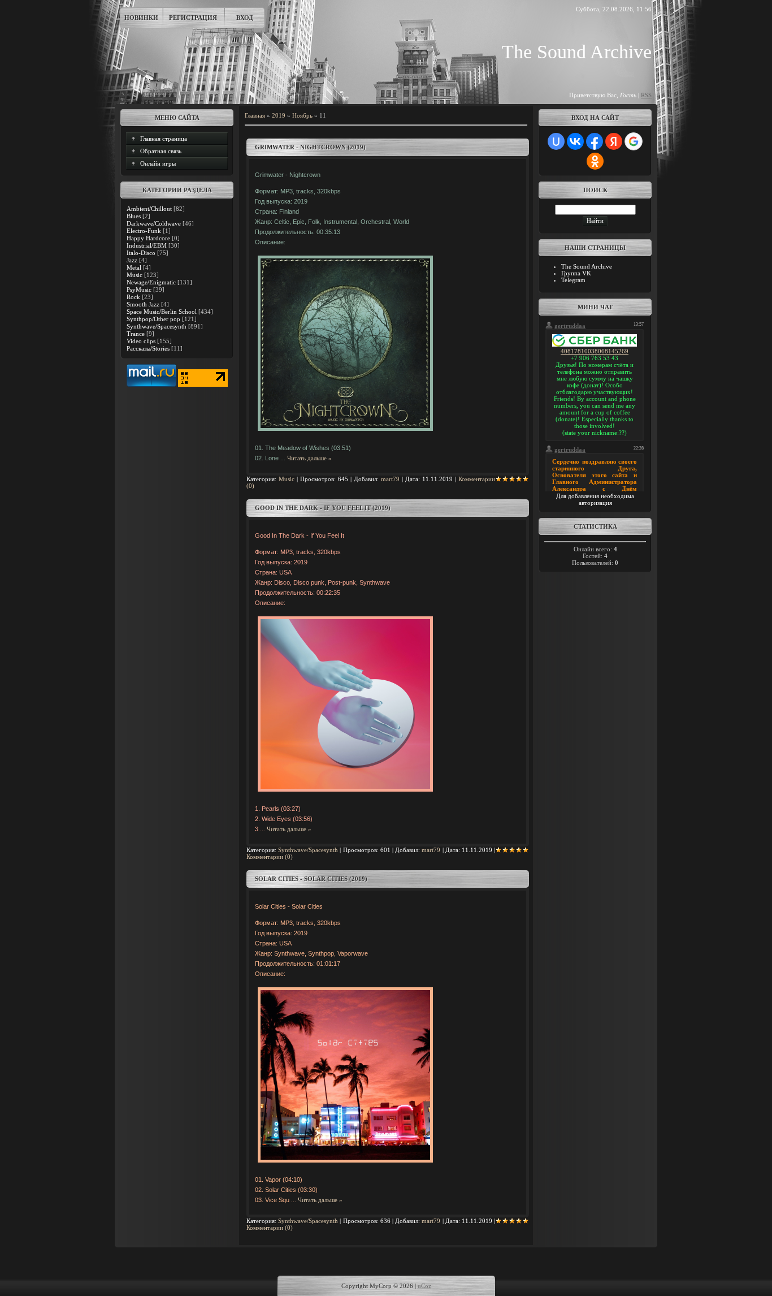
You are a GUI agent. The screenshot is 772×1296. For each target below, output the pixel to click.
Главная (255, 115)
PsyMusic (139, 289)
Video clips (141, 341)
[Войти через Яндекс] (613, 141)
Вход (244, 17)
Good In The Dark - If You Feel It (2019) (323, 507)
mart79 (390, 479)
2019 (278, 115)
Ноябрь (302, 115)
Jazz (132, 260)
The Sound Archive (586, 266)
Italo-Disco (141, 252)
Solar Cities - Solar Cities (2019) (311, 878)
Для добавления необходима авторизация (595, 499)
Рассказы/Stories (148, 348)
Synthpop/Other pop (153, 319)
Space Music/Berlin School (162, 311)
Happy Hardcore (148, 238)
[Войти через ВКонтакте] (575, 141)
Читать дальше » (309, 458)
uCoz (424, 1285)
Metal (134, 267)
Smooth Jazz (143, 304)
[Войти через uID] (556, 141)
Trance (136, 333)
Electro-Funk (144, 230)
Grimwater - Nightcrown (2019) (310, 147)
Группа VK (576, 273)
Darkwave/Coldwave (154, 223)
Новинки (141, 17)
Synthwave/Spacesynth (157, 326)
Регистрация (193, 17)
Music (134, 274)
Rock (133, 296)
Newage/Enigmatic (151, 282)
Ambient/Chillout (149, 208)
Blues (134, 216)
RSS (646, 95)
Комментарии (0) (269, 856)
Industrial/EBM (147, 245)
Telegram (573, 280)
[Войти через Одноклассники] (595, 161)
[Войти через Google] (633, 141)
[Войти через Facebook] (594, 141)
